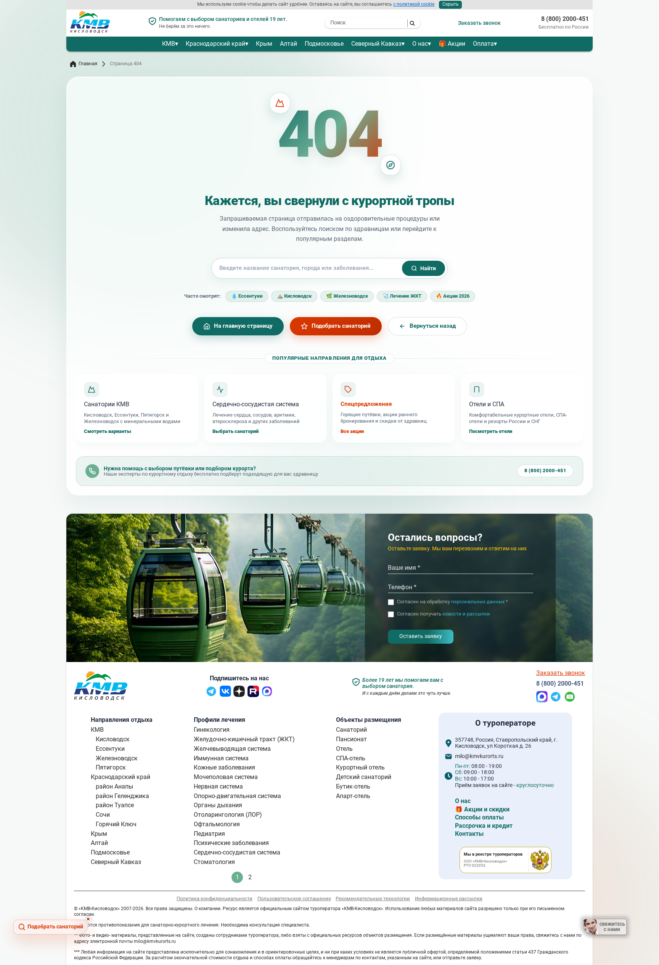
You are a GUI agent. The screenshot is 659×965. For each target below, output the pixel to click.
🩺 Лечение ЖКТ (402, 296)
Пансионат (351, 739)
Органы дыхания (218, 805)
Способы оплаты (479, 817)
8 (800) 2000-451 (565, 19)
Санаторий (351, 729)
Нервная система (218, 786)
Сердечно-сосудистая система (237, 852)
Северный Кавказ (376, 43)
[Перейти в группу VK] (225, 694)
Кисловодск (113, 739)
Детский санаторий (363, 777)
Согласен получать (443, 614)
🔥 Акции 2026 (452, 296)
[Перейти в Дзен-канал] (239, 695)
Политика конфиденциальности (214, 898)
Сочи (103, 814)
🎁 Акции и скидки (482, 809)
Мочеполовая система (226, 777)
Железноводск (117, 758)
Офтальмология (217, 824)
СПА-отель (350, 758)
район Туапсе (115, 805)
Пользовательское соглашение (294, 898)
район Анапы (114, 786)
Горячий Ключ (116, 824)
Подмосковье (324, 43)
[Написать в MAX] (542, 700)
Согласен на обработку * (452, 602)
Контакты (469, 833)
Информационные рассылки (448, 898)
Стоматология (214, 862)
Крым (264, 43)
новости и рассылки (466, 614)
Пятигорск (111, 767)
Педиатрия (209, 833)
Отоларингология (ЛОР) (228, 814)
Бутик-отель (353, 786)
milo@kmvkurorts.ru (479, 756)
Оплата (483, 43)
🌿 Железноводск (347, 296)
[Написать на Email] (569, 700)
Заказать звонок (479, 23)
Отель (344, 748)
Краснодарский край (215, 43)
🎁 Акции (452, 43)
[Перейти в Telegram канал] (211, 695)
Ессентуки (110, 748)
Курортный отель (360, 767)
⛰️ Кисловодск (294, 296)
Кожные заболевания (224, 767)
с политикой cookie (413, 4)
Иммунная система (221, 758)
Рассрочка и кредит (484, 825)
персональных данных (478, 602)
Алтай (288, 43)
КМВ (168, 43)
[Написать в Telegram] (555, 700)
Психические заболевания (231, 842)
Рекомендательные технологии (373, 898)
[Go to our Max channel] (267, 695)
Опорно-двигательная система (237, 796)
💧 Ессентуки (246, 296)
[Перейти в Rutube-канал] (253, 695)
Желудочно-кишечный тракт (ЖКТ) (244, 739)
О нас (420, 43)
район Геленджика (122, 796)
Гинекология (212, 729)
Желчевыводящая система (232, 748)
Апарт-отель (353, 796)
